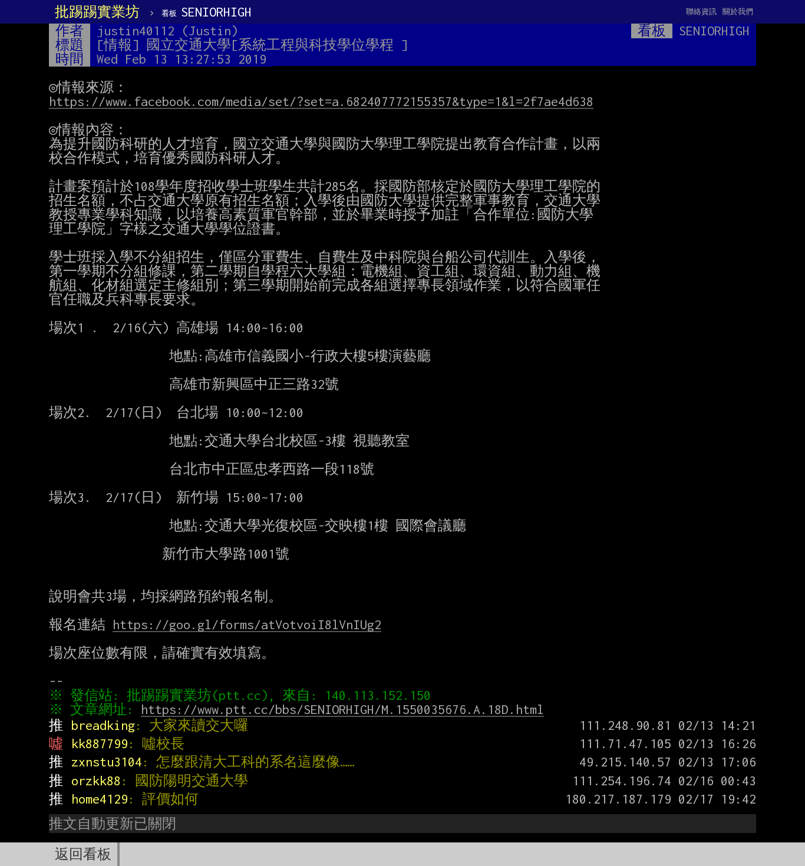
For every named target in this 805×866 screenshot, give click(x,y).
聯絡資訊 (701, 11)
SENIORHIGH (206, 11)
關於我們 (737, 11)
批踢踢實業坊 (97, 11)
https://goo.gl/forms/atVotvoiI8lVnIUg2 (247, 624)
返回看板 (83, 854)
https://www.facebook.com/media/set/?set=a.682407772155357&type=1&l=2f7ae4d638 (321, 101)
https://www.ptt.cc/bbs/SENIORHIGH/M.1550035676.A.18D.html (342, 709)
